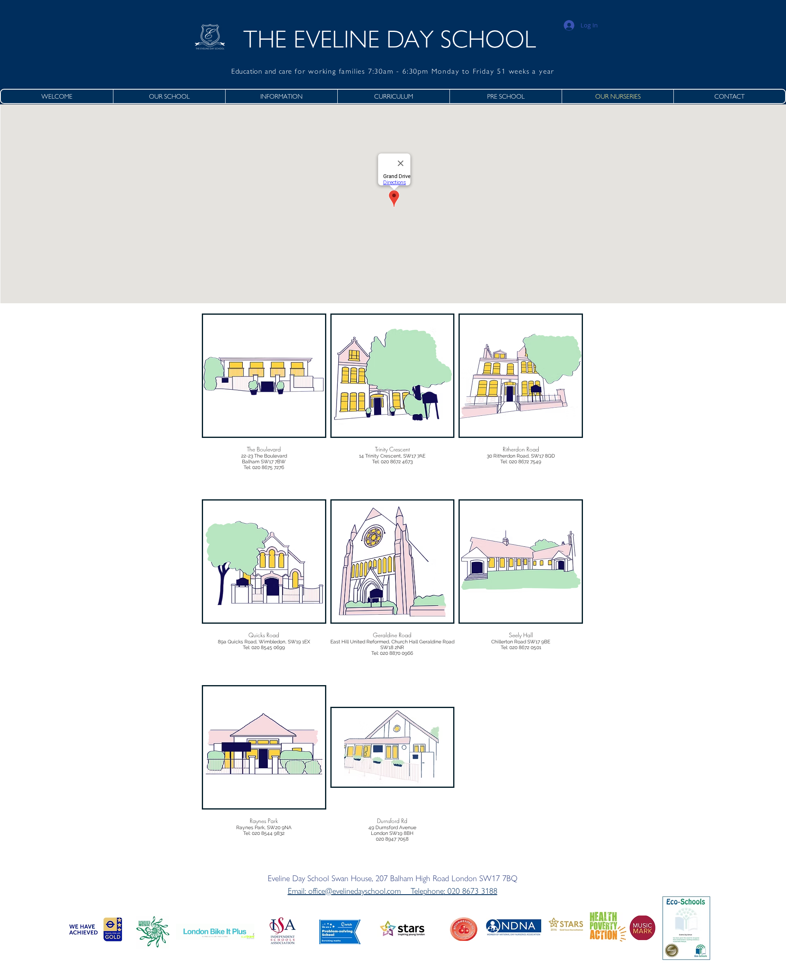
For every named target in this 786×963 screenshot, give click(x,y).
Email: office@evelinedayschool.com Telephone (366, 891)
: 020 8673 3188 (470, 891)
